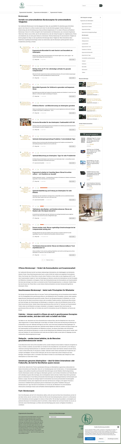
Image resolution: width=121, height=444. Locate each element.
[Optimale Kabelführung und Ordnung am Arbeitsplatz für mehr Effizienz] (25, 187)
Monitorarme (84, 69)
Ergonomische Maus (86, 29)
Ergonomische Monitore (87, 23)
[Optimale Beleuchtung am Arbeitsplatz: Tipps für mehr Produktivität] (25, 152)
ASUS (88, 157)
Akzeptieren (90, 438)
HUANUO (88, 179)
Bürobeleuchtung (85, 38)
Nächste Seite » (50, 260)
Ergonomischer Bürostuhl (87, 52)
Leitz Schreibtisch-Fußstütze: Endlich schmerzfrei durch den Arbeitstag (94, 185)
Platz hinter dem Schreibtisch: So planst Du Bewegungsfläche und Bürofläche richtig (94, 108)
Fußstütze (84, 63)
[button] (118, 427)
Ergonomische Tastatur (87, 26)
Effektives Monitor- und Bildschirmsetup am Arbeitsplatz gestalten (54, 106)
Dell (87, 168)
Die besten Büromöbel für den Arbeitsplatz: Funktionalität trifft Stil (54, 122)
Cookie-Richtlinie (101, 441)
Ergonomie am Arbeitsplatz (40, 12)
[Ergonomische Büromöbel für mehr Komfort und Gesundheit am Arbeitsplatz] (25, 47)
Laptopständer (85, 43)
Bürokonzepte (85, 35)
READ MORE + (72, 59)
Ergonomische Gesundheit (25, 12)
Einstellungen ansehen (113, 438)
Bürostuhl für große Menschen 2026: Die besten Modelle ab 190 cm (94, 116)
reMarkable (89, 146)
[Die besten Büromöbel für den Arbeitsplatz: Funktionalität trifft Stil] (25, 119)
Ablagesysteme (85, 40)
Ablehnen (101, 438)
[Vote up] (38, 48)
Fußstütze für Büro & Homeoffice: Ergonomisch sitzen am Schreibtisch (94, 84)
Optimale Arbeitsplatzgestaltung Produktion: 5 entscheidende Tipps (54, 139)
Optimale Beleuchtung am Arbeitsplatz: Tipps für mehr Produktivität (54, 155)
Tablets (83, 72)
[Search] (101, 5)
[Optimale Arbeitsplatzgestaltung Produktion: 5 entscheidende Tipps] (25, 135)
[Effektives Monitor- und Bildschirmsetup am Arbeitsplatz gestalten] (25, 102)
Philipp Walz (36, 59)
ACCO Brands (89, 189)
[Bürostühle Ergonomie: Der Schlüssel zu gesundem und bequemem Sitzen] (25, 83)
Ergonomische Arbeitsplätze (92, 94)
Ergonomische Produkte (56, 12)
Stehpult (84, 61)
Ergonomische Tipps (86, 55)
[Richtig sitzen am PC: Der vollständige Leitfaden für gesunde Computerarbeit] (25, 65)
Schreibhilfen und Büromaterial (88, 58)
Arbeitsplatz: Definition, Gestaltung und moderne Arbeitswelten (93, 92)
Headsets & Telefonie (86, 49)
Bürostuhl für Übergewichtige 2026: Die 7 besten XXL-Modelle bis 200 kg (94, 100)
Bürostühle (84, 66)
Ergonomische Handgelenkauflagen (89, 32)
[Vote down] (36, 48)
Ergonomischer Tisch (86, 46)
